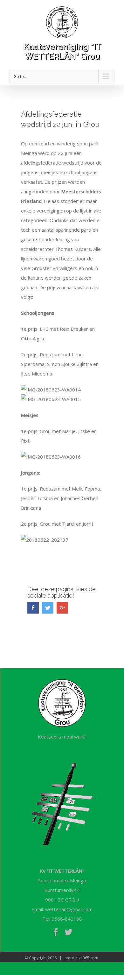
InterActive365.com (81, 958)
